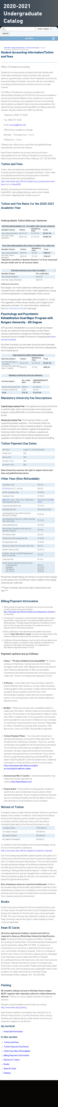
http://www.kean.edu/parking (13, 1007)
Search (5, 33)
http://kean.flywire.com (21, 782)
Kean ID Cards (10, 1068)
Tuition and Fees (11, 1042)
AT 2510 (5, 489)
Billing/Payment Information (16, 1055)
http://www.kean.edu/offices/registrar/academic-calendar (26, 851)
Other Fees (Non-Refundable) (17, 1051)
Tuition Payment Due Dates (16, 1047)
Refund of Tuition (12, 1060)
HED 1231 (6, 500)
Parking (7, 1073)
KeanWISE (16, 184)
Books (6, 1064)
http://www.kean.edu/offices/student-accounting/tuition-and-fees (29, 612)
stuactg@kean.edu (18, 125)
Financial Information (32, 47)
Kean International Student (15, 308)
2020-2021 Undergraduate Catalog (14, 47)
